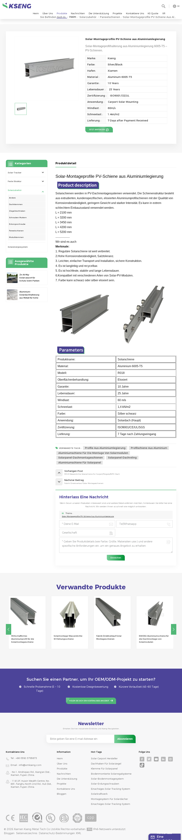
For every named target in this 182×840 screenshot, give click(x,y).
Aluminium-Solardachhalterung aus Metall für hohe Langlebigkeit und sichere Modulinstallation (29, 294)
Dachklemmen (16, 204)
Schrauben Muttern (18, 217)
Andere (12, 198)
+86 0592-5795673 (26, 758)
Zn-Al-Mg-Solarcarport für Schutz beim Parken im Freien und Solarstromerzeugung (30, 277)
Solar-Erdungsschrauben (105, 783)
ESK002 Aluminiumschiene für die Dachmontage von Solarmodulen (154, 639)
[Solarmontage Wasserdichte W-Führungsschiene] (69, 614)
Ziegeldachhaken (17, 211)
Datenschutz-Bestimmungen (57, 833)
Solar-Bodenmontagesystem (107, 778)
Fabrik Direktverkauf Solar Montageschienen (109, 637)
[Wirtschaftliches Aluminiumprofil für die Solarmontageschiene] (27, 614)
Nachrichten (78, 13)
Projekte (117, 13)
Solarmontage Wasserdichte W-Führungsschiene (68, 637)
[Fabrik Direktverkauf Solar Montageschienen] (112, 614)
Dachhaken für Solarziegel (106, 763)
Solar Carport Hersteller (104, 758)
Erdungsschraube (17, 224)
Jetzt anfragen (97, 129)
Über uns (47, 13)
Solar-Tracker (14, 172)
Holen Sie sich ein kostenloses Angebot (89, 701)
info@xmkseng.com (30, 765)
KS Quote (153, 13)
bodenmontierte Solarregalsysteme (111, 773)
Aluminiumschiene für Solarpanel (79, 462)
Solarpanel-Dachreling (122, 457)
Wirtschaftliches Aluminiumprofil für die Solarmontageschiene (22, 639)
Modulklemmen (16, 237)
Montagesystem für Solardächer (109, 799)
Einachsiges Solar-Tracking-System (110, 789)
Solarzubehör (15, 190)
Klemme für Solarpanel (104, 768)
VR (163, 13)
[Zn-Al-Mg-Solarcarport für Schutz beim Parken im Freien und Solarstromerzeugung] (12, 277)
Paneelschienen (16, 231)
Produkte (62, 13)
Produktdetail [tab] (65, 163)
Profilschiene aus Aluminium (149, 448)
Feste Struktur (14, 181)
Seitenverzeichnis (26, 833)
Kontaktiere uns (135, 13)
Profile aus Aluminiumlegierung (105, 448)
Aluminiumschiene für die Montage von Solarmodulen (93, 453)
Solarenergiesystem (18, 247)
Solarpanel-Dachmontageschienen (80, 457)
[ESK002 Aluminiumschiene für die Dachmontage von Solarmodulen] (155, 614)
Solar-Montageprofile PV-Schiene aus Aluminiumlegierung (88, 516)
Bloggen (61, 794)
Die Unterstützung (99, 13)
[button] (173, 629)
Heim (36, 13)
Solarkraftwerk (99, 794)
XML (78, 833)
